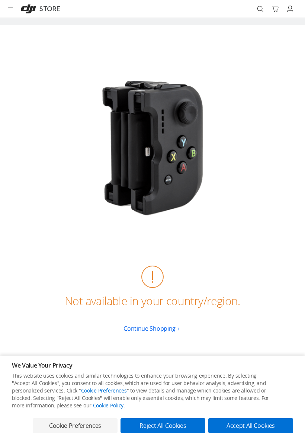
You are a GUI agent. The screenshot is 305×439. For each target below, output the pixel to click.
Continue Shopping (149, 328)
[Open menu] (10, 8)
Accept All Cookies (251, 426)
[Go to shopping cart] (275, 8)
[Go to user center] (290, 8)
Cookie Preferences (104, 390)
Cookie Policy (108, 405)
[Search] (260, 8)
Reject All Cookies (162, 426)
